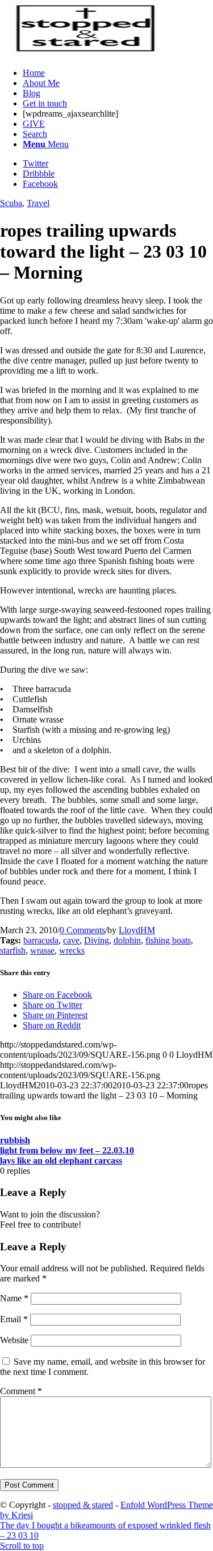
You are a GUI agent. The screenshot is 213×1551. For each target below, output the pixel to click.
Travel (38, 203)
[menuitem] (118, 73)
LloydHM (137, 930)
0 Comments (82, 930)
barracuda (41, 940)
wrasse (42, 950)
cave (71, 940)
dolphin (127, 940)
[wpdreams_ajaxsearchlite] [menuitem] (70, 113)
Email (14, 1319)
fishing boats (168, 940)
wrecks (72, 950)
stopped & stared (83, 1505)
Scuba (11, 203)
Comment (21, 1391)
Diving (96, 940)
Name (14, 1298)
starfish (13, 950)
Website (14, 1340)
